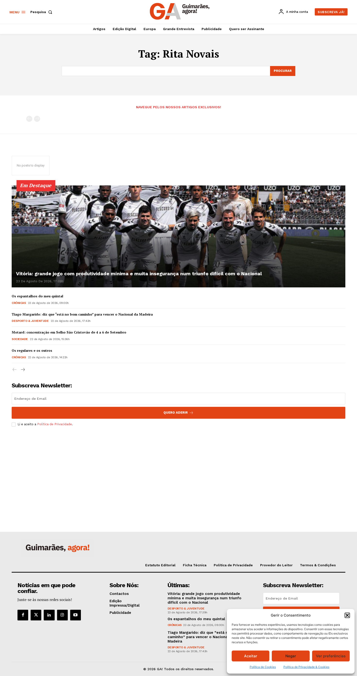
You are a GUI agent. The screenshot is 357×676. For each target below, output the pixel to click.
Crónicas (19, 303)
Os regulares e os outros (32, 350)
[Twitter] (36, 615)
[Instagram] (62, 615)
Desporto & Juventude (30, 321)
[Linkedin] (49, 615)
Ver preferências (331, 656)
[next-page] (22, 370)
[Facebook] (22, 615)
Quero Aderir (175, 412)
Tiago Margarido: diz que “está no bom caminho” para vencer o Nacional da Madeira (82, 314)
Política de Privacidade (54, 424)
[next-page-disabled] (37, 119)
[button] (347, 615)
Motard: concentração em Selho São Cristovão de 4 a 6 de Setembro (69, 332)
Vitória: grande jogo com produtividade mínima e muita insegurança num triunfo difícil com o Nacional (139, 273)
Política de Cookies (263, 667)
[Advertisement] (178, 466)
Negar (290, 656)
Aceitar (250, 656)
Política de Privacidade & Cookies (306, 667)
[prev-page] (29, 119)
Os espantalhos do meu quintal (37, 296)
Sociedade (20, 339)
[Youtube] (75, 615)
